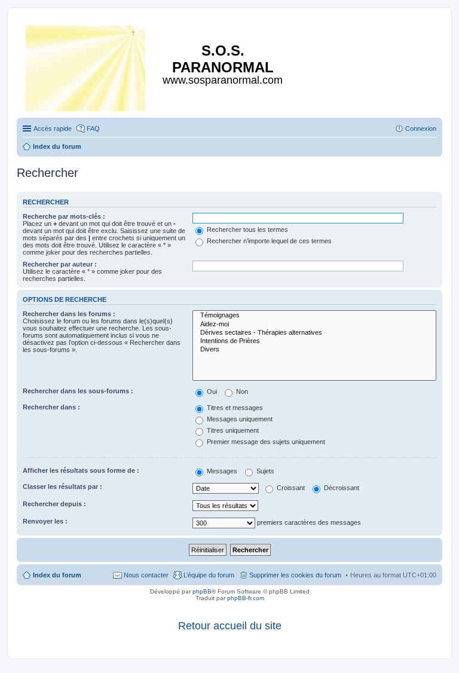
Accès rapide (52, 128)
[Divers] (314, 349)
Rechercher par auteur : (60, 264)
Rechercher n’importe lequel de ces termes (268, 240)
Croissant (290, 487)
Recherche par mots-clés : (64, 216)
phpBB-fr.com (245, 598)
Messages (221, 471)
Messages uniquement (239, 419)
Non (241, 391)
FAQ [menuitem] (93, 128)
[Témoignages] (314, 315)
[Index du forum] (86, 66)
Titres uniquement (232, 430)
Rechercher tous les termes (246, 229)
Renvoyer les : (45, 521)
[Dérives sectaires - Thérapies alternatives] (314, 333)
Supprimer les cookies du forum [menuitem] (295, 575)
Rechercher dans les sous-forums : (78, 390)
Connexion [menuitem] (420, 128)
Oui (211, 391)
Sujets (264, 471)
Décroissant (340, 487)
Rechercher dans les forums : (69, 313)
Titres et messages (234, 407)
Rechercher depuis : (54, 503)
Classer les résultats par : (62, 486)
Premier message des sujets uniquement (265, 441)
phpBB (202, 591)
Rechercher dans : (51, 407)
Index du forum (57, 575)
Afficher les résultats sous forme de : (81, 470)
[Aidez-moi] (314, 324)
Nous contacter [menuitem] (146, 575)
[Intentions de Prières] (314, 341)
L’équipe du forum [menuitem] (208, 575)
